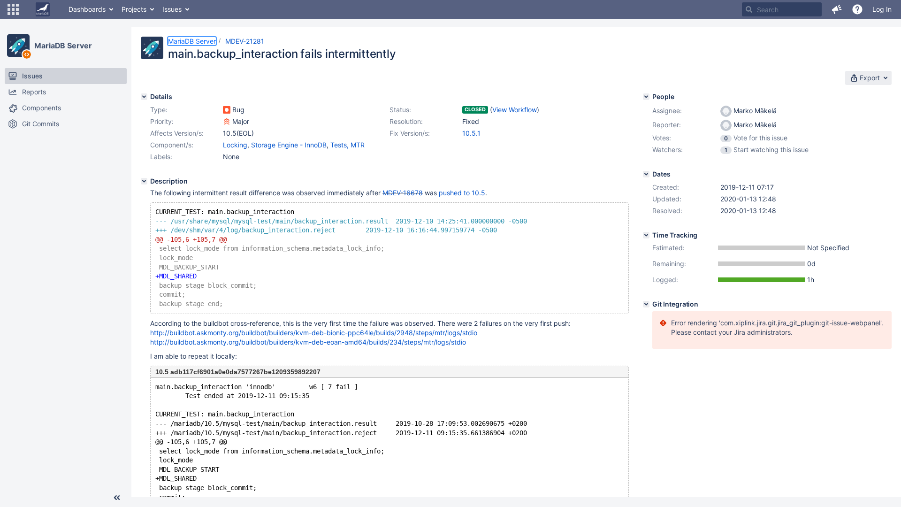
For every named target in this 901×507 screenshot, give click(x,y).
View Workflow (514, 110)
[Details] (144, 96)
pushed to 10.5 (462, 193)
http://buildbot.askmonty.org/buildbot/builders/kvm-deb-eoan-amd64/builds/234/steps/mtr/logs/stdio (308, 342)
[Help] (857, 9)
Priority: (162, 121)
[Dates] (646, 174)
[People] (646, 96)
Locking (235, 145)
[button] (13, 9)
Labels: (161, 157)
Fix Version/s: (409, 133)
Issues (172, 9)
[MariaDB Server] (18, 45)
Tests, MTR (347, 145)
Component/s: (171, 145)
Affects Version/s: (177, 133)
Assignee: (667, 111)
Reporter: (666, 125)
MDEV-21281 (244, 41)
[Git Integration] (646, 304)
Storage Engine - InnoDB (289, 145)
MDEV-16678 (402, 193)
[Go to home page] (42, 9)
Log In (882, 9)
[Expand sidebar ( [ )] (117, 498)
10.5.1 (471, 133)
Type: (159, 110)
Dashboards (87, 9)
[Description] (144, 181)
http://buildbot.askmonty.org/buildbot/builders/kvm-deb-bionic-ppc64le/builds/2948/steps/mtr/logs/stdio (313, 333)
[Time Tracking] (646, 235)
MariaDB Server (63, 45)
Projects (134, 9)
